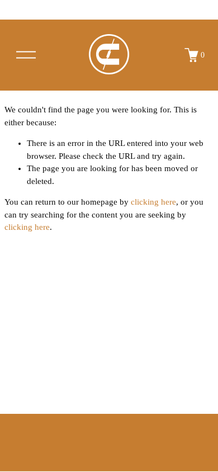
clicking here (153, 201)
